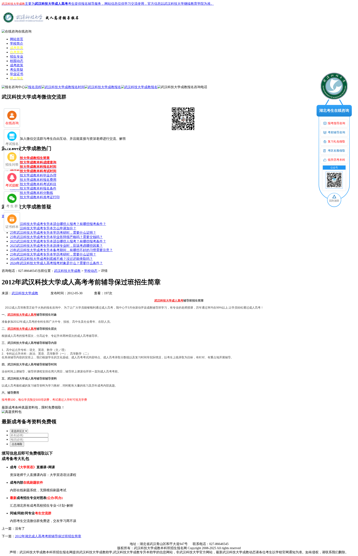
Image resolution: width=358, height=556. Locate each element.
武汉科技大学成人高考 (168, 300)
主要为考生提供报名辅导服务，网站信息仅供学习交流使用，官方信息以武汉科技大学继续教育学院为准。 (108, 3)
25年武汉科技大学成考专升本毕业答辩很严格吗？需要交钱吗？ (56, 237)
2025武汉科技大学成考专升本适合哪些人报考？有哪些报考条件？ (58, 224)
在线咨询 (24, 31)
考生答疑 (16, 69)
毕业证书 (16, 74)
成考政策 (16, 65)
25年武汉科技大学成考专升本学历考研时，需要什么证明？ (53, 232)
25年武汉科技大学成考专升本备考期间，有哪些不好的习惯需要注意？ (61, 250)
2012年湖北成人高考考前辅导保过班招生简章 (48, 536)
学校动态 (90, 271)
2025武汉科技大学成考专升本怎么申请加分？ (43, 228)
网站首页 (16, 39)
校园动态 (16, 61)
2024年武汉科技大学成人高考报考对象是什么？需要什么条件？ (56, 263)
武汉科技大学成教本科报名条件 (33, 188)
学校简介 (16, 43)
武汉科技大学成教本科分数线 (31, 193)
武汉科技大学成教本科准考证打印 (35, 197)
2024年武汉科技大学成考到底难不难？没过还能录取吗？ (51, 258)
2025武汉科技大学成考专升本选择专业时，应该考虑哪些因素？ (56, 245)
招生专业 (16, 56)
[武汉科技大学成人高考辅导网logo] (41, 22)
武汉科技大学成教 (67, 271)
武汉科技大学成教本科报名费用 (33, 179)
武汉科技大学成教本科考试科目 (33, 184)
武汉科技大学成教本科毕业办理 (33, 175)
